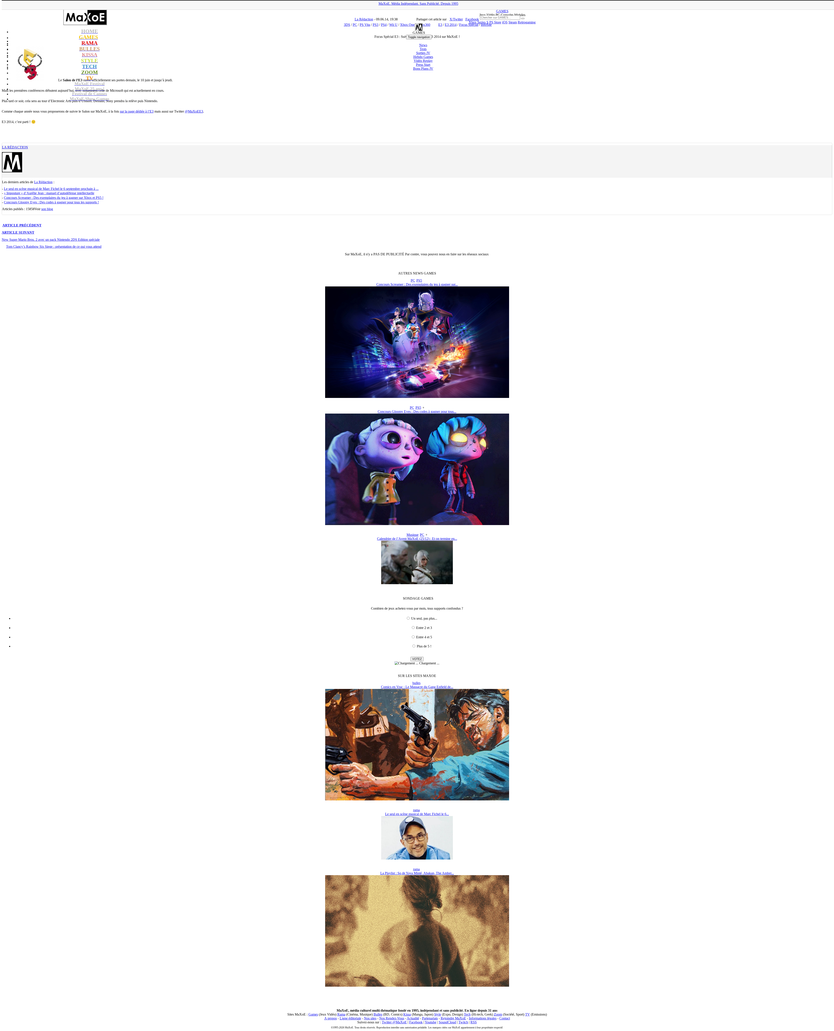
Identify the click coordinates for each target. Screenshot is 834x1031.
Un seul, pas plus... (424, 618)
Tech (467, 1014)
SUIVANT (18, 232)
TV (527, 1014)
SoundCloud (447, 1022)
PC (413, 280)
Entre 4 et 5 (424, 637)
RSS (473, 1022)
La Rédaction (15, 147)
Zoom (498, 1014)
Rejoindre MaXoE (453, 1018)
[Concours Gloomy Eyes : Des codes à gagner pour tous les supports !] (417, 524)
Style (437, 1014)
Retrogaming (527, 22)
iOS (505, 22)
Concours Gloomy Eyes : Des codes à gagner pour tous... (417, 411)
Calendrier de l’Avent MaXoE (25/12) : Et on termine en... (417, 538)
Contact (504, 1018)
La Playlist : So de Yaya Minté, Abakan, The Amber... (417, 873)
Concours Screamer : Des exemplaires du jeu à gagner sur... (417, 284)
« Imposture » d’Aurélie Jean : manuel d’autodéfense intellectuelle (49, 193)
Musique (413, 535)
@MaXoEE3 (194, 111)
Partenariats (430, 1018)
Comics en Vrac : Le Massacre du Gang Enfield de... (417, 687)
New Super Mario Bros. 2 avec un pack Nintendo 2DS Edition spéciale (51, 239)
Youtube (430, 1022)
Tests (423, 49)
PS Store (495, 22)
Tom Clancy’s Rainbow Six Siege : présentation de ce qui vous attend (53, 246)
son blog (47, 209)
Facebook (416, 1022)
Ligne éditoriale (350, 1018)
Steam (512, 22)
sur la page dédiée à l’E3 (137, 111)
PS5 (419, 280)
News (423, 45)
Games (313, 1014)
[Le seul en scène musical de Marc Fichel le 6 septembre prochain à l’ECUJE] (417, 858)
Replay (423, 61)
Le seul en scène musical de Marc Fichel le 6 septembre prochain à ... (51, 189)
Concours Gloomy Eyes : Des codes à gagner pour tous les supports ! (51, 202)
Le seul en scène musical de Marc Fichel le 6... (417, 814)
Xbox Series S (478, 22)
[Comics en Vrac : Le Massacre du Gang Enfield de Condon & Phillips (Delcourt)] (417, 799)
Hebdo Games (423, 57)
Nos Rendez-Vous (391, 1018)
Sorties (423, 53)
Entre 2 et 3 (424, 628)
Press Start (423, 65)
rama (416, 810)
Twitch (463, 1022)
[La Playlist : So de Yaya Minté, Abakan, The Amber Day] (417, 985)
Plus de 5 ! (424, 646)
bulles (416, 683)
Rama (341, 1014)
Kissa (407, 1014)
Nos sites (370, 1018)
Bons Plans (423, 68)
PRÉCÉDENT (21, 225)
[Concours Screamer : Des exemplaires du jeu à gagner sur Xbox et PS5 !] (417, 397)
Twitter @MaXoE (394, 1022)
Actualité (413, 1018)
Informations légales (482, 1018)
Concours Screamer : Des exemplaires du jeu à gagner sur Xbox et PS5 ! (53, 198)
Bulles (378, 1014)
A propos (330, 1018)
